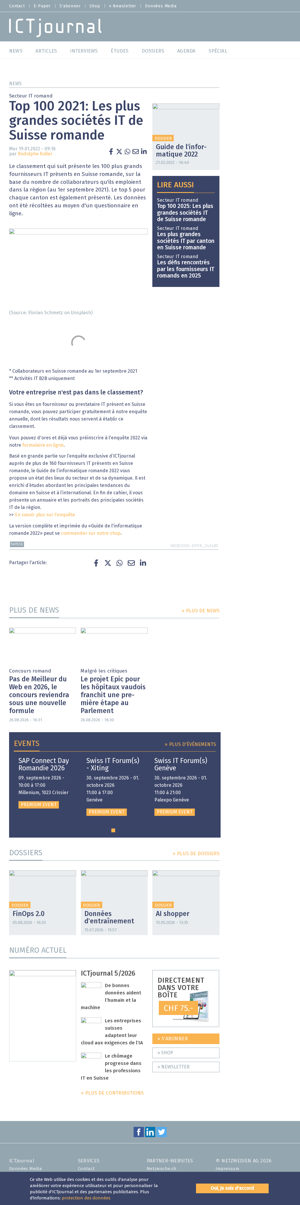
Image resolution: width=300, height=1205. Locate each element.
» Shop (165, 1053)
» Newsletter (123, 6)
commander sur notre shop (91, 533)
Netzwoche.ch (162, 1169)
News (15, 83)
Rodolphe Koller (35, 154)
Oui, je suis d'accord (232, 1188)
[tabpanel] (45, 783)
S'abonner (70, 6)
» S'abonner (172, 1038)
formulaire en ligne (43, 445)
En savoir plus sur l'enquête (45, 514)
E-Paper (42, 6)
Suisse (17, 544)
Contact (17, 6)
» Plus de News (200, 611)
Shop (94, 6)
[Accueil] (55, 27)
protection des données (86, 1198)
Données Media (160, 6)
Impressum (228, 1169)
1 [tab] (113, 830)
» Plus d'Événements (190, 744)
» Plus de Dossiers (196, 853)
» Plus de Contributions (112, 1093)
